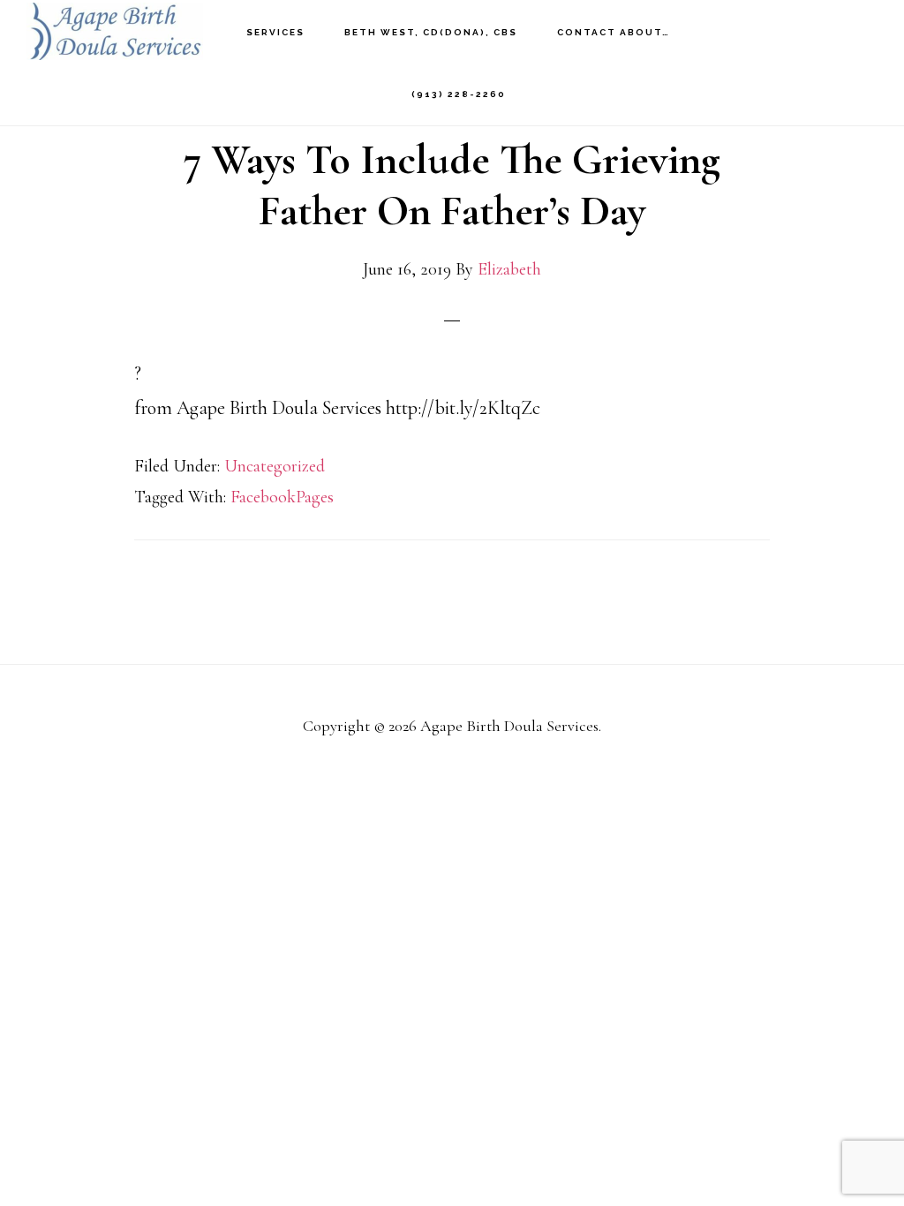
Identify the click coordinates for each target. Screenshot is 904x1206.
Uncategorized (274, 466)
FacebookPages (282, 497)
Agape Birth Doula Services (114, 31)
